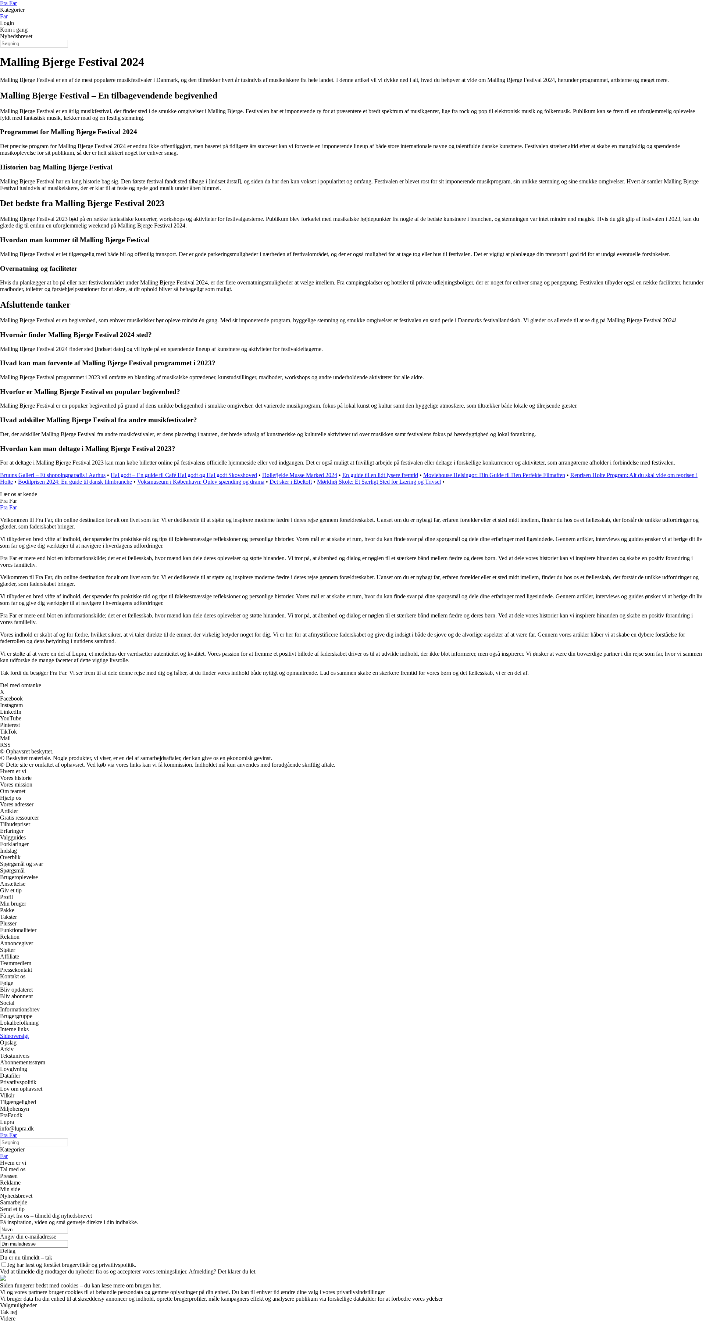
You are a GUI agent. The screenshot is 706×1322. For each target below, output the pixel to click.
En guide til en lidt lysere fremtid (380, 475)
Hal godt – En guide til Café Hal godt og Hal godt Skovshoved (184, 475)
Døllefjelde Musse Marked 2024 (299, 475)
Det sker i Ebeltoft (291, 482)
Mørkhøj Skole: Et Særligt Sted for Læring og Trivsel (379, 482)
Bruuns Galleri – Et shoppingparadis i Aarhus (53, 475)
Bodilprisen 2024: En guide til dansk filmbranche (75, 482)
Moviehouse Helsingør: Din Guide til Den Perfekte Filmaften (494, 475)
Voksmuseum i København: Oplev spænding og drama (200, 482)
